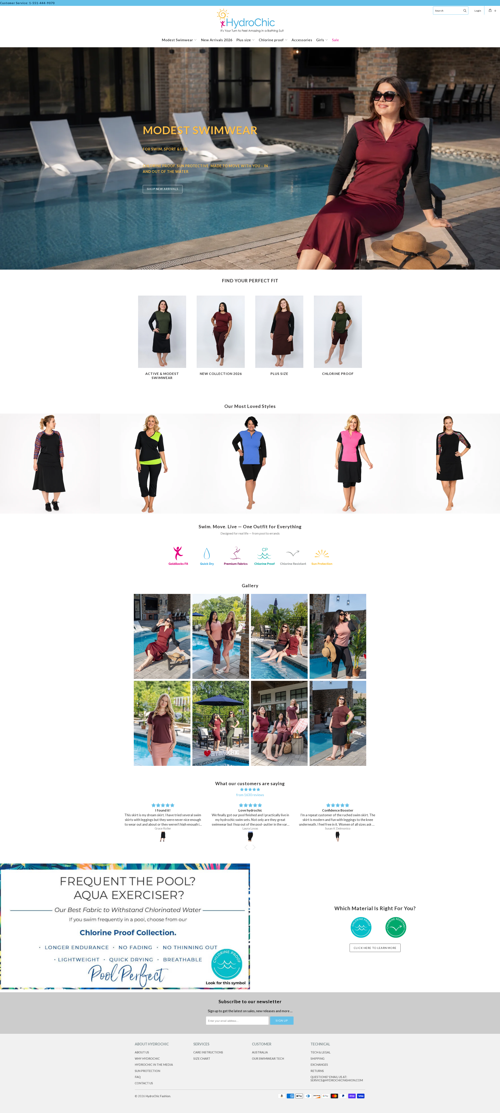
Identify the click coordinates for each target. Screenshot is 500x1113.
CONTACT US (144, 1083)
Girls (320, 40)
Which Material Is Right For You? (375, 908)
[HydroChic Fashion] (250, 20)
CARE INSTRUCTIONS (208, 1052)
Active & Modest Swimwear (162, 337)
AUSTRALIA (260, 1052)
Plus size (244, 40)
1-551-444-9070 (42, 3)
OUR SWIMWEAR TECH (268, 1058)
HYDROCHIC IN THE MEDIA (154, 1064)
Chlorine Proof (338, 337)
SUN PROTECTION (147, 1071)
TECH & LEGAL (320, 1052)
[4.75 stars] (250, 789)
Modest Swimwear (178, 40)
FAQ (138, 1077)
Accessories (302, 40)
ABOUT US (142, 1052)
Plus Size (279, 337)
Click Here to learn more (375, 947)
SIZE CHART (201, 1058)
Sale (335, 40)
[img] (163, 805)
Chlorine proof (272, 40)
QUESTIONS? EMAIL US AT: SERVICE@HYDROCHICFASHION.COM (337, 1078)
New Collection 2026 (220, 337)
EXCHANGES (319, 1064)
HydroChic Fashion (158, 1096)
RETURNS (317, 1071)
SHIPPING (317, 1058)
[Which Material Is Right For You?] (125, 926)
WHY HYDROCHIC (147, 1058)
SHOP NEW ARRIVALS (162, 188)
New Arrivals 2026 (216, 40)
